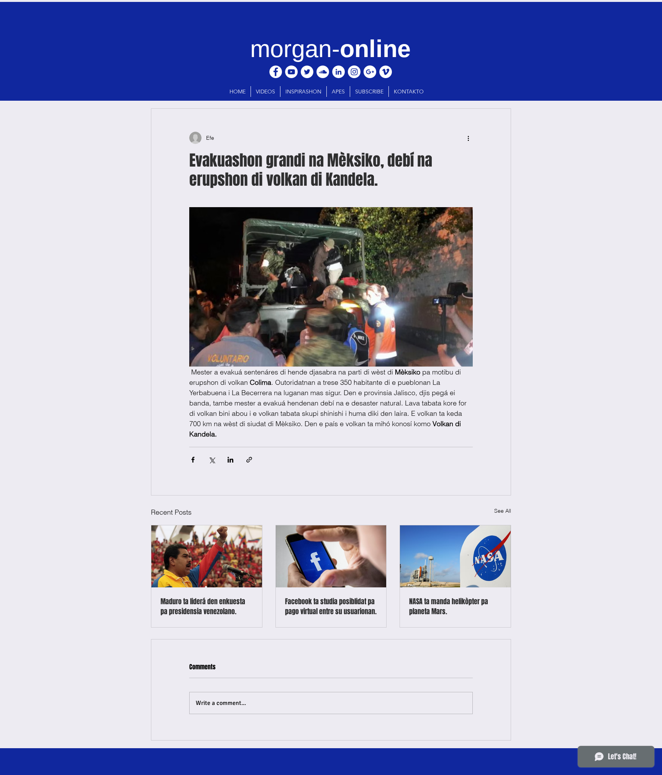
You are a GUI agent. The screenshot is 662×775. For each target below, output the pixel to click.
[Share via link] (249, 459)
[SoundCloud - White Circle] (322, 71)
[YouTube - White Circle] (291, 71)
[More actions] (468, 137)
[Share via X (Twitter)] (211, 459)
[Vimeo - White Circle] (385, 71)
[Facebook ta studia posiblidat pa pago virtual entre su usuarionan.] (331, 556)
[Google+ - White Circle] (370, 71)
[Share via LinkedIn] (230, 459)
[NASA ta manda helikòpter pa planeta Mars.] (455, 556)
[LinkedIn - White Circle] (338, 71)
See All (502, 510)
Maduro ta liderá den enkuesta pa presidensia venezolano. (203, 606)
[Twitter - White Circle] (307, 71)
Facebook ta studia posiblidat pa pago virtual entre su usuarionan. (331, 606)
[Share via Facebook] (193, 459)
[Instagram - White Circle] (354, 71)
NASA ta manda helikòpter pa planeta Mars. (448, 606)
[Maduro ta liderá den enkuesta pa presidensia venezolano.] (206, 556)
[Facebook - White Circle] (275, 71)
